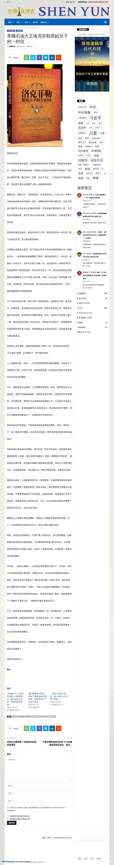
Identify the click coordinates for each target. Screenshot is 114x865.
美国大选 (89, 173)
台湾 (90, 128)
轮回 (88, 178)
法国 (96, 155)
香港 (96, 178)
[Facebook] (39, 57)
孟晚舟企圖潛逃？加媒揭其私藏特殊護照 (21, 743)
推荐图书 (83, 29)
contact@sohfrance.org (62, 838)
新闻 (9, 22)
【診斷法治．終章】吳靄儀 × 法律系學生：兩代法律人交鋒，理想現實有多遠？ (15, 699)
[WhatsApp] (26, 57)
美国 (80, 173)
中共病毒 (84, 112)
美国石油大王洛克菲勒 (37, 716)
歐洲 (97, 146)
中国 (95, 112)
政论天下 (82, 142)
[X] (7, 2)
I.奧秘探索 (81, 327)
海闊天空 (80, 332)
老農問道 (12, 46)
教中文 (35, 22)
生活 (18, 22)
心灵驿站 (14, 28)
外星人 (97, 127)
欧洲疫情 (89, 146)
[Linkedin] (52, 57)
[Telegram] (46, 57)
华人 (100, 123)
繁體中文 (13, 861)
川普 (93, 133)
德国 (80, 138)
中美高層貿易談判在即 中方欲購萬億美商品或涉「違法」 (57, 743)
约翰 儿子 (26, 716)
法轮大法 (97, 160)
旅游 (100, 142)
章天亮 (96, 169)
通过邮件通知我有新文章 (20, 819)
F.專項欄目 (81, 318)
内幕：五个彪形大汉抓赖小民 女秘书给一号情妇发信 (94, 275)
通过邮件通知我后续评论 (20, 816)
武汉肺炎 (83, 150)
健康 (80, 123)
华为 (94, 123)
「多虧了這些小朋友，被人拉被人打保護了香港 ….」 (59, 696)
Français (27, 861)
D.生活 (79, 308)
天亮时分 (82, 133)
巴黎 (102, 133)
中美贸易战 (82, 118)
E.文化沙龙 (11, 31)
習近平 (98, 173)
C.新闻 (79, 303)
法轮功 (82, 160)
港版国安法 (97, 165)
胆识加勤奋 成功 (50, 716)
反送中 (82, 127)
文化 (26, 22)
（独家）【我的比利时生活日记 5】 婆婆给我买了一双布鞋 (94, 235)
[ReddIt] (58, 57)
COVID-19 (82, 107)
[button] (105, 22)
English (21, 861)
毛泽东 (80, 155)
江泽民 (88, 155)
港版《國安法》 (84, 165)
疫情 (87, 169)
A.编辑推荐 (81, 293)
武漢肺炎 (96, 150)
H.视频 (79, 322)
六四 (87, 123)
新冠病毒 (92, 142)
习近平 (95, 118)
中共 (93, 107)
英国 (80, 178)
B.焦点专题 (81, 298)
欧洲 (80, 146)
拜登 (87, 138)
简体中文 (44, 22)
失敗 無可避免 (17, 716)
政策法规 (95, 138)
